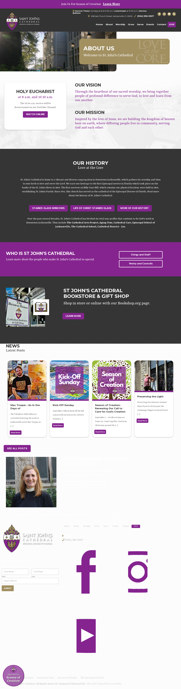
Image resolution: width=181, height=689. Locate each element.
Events (115, 526)
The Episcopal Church (92, 677)
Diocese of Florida (67, 677)
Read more (15, 433)
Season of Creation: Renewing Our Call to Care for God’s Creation (110, 408)
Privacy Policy (114, 683)
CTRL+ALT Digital (95, 683)
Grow (96, 526)
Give (136, 526)
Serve (105, 526)
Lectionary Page (45, 677)
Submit (8, 588)
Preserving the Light (150, 396)
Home (66, 526)
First (3, 577)
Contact (126, 526)
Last (33, 577)
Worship (86, 526)
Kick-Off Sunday (63, 405)
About (76, 526)
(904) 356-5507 (74, 540)
